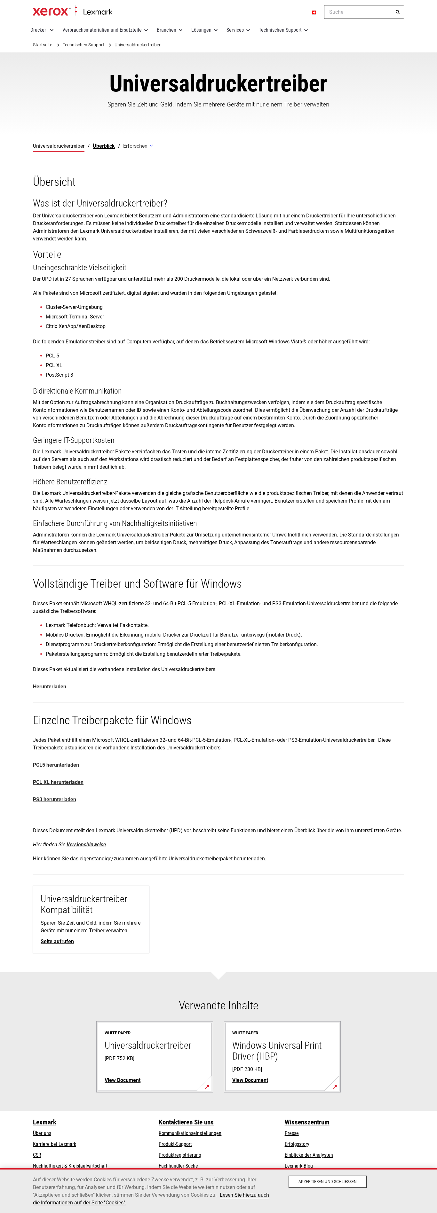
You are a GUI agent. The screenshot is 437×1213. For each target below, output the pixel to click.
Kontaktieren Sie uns (186, 1122)
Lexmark (44, 1122)
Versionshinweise (86, 844)
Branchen (166, 30)
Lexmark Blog (299, 1166)
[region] (218, 1190)
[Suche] (397, 12)
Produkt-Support (175, 1144)
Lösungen (201, 30)
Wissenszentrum (307, 1122)
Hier (38, 859)
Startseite (72, 10)
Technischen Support (280, 30)
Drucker (38, 30)
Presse (292, 1133)
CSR (37, 1155)
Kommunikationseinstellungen (190, 1133)
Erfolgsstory (297, 1144)
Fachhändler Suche (178, 1166)
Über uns (42, 1133)
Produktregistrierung (180, 1155)
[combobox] (364, 12)
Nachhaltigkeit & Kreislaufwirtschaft (70, 1166)
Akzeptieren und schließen (327, 1181)
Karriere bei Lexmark (54, 1144)
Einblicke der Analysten (309, 1155)
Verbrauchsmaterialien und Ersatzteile (102, 30)
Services (235, 30)
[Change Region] (314, 12)
